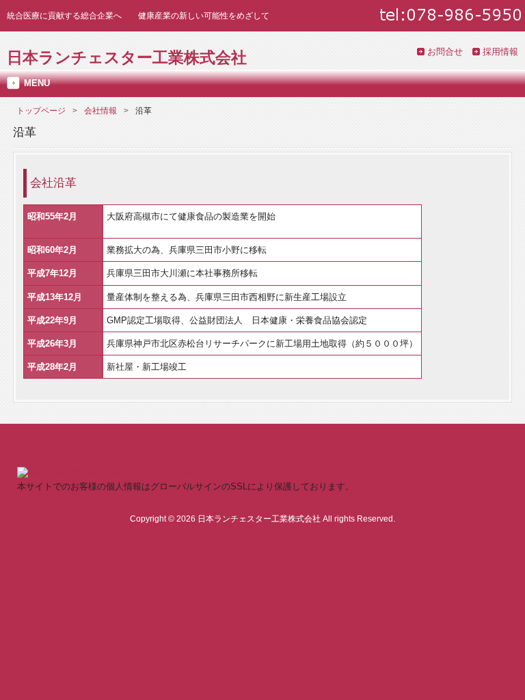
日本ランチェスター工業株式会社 (127, 57)
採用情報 (500, 51)
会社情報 (100, 111)
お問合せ (445, 51)
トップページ (41, 111)
